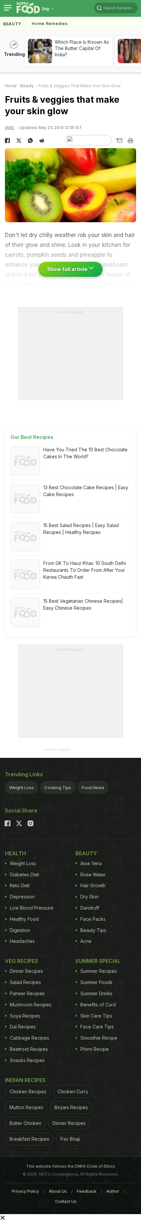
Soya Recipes (25, 1016)
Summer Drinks (96, 993)
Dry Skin (89, 896)
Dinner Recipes (26, 971)
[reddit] (42, 140)
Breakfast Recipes (29, 1139)
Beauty (12, 23)
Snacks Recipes (27, 1060)
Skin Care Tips (96, 1016)
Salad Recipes (25, 982)
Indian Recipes (25, 1080)
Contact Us (65, 1201)
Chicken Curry (72, 1091)
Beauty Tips (93, 930)
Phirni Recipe (94, 1049)
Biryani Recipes (71, 1107)
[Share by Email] (119, 140)
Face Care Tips (97, 1026)
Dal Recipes (23, 1026)
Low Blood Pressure (31, 908)
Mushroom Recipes (30, 1004)
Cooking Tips (57, 787)
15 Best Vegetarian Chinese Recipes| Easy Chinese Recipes (83, 604)
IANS (9, 127)
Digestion (20, 930)
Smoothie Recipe (98, 1038)
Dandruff (89, 908)
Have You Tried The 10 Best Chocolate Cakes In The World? (85, 453)
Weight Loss (21, 787)
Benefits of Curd (98, 1004)
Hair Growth (93, 885)
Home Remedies (50, 23)
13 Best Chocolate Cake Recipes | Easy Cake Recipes (85, 491)
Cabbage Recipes (29, 1038)
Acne (85, 941)
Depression (22, 896)
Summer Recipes (98, 971)
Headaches (22, 941)
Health (15, 853)
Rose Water (93, 874)
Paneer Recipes (27, 993)
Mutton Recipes (26, 1107)
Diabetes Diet (24, 874)
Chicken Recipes (28, 1091)
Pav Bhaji (70, 1139)
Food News (93, 787)
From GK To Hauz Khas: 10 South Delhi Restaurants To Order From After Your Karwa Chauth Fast (84, 570)
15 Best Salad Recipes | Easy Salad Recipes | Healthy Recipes (81, 528)
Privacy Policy (25, 1191)
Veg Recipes (21, 961)
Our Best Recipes (31, 437)
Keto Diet (20, 885)
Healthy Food (24, 919)
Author (112, 1191)
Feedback (86, 1191)
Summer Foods (96, 982)
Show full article (68, 269)
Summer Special (98, 961)
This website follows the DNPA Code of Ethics (70, 1166)
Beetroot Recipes (29, 1049)
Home (11, 85)
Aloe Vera (91, 863)
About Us (58, 1191)
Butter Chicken (25, 1123)
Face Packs (93, 919)
